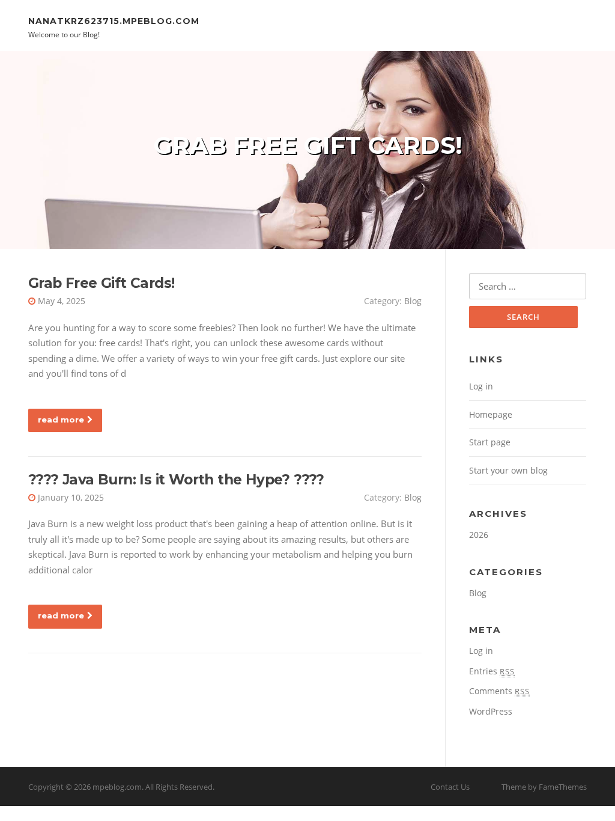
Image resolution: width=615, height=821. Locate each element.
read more (61, 419)
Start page (489, 442)
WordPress (490, 711)
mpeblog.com (117, 786)
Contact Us (450, 786)
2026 (478, 534)
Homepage (490, 414)
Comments (499, 691)
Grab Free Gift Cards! (101, 283)
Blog (413, 301)
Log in (481, 386)
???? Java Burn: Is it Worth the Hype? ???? (176, 479)
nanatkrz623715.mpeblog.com (113, 20)
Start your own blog (508, 470)
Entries (492, 671)
